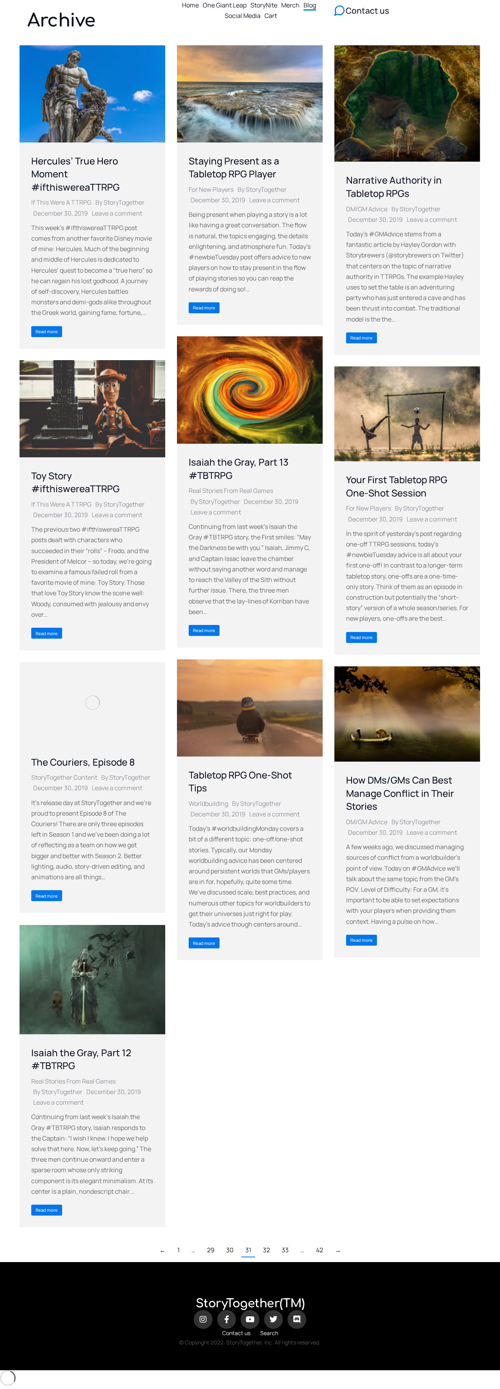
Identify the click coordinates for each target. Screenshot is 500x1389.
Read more (47, 331)
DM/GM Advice (367, 209)
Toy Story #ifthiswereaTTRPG (75, 482)
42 (319, 1250)
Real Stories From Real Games (231, 490)
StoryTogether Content (64, 777)
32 (266, 1250)
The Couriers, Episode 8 (83, 761)
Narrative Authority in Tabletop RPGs (394, 186)
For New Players (211, 189)
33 (285, 1250)
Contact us (236, 1333)
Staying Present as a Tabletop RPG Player (234, 167)
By (120, 202)
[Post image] (92, 94)
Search (269, 1333)
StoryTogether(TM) (250, 1303)
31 (248, 1250)
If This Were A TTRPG (61, 202)
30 (230, 1250)
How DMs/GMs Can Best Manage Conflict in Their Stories (400, 792)
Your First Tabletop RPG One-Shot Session (396, 486)
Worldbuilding (208, 803)
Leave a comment (117, 213)
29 (210, 1250)
